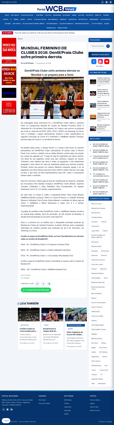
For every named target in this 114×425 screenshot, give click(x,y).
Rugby (93, 347)
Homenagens (94, 19)
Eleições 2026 (96, 246)
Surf (106, 365)
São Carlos (15, 15)
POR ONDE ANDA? (97, 325)
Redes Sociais (62, 28)
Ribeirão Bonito (96, 338)
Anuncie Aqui (51, 28)
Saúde (74, 15)
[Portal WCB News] (57, 8)
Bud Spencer (95, 213)
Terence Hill (104, 370)
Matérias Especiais (82, 23)
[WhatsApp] (37, 283)
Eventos (98, 15)
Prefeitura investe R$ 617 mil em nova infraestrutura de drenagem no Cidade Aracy (43, 34)
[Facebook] (43, 283)
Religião (8, 23)
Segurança (57, 15)
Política (48, 15)
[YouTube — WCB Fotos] (110, 2)
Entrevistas (83, 19)
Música (5, 19)
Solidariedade (105, 19)
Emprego (63, 19)
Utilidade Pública (40, 19)
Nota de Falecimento (98, 302)
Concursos (72, 19)
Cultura (81, 15)
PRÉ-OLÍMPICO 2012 (98, 329)
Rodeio (103, 343)
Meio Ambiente (53, 19)
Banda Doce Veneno (98, 208)
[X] (49, 283)
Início (7, 15)
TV (11, 19)
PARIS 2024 (95, 311)
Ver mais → (100, 66)
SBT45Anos (103, 352)
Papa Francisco (96, 307)
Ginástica (103, 269)
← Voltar (6, 421)
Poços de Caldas (27, 15)
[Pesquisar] (108, 46)
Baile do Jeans (96, 204)
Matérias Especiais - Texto (98, 288)
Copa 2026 (95, 231)
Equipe (106, 23)
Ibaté (106, 278)
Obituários (17, 23)
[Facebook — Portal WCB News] (102, 2)
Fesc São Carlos (97, 264)
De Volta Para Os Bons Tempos (34, 23)
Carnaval (94, 222)
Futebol (94, 269)
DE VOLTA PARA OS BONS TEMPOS (98, 236)
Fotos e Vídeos (97, 23)
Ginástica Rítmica (97, 273)
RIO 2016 (94, 343)
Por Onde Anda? (52, 23)
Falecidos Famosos (66, 23)
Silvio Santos (95, 361)
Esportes (89, 15)
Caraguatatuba (96, 217)
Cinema (16, 19)
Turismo (106, 15)
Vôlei (46, 325)
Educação (66, 15)
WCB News (39, 15)
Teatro (29, 19)
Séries (22, 19)
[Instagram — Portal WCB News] (106, 2)
